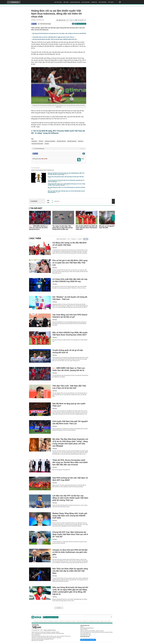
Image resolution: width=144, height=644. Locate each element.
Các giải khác (86, 2)
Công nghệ (91, 621)
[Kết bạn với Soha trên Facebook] (79, 159)
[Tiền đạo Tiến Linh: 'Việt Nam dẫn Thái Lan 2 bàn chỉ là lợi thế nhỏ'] (40, 391)
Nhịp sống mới (68, 621)
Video (102, 621)
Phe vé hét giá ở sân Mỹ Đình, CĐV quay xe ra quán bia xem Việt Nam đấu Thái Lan (70, 262)
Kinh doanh (50, 621)
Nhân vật (94, 2)
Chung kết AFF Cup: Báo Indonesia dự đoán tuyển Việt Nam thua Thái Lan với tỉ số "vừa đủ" (70, 534)
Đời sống (97, 621)
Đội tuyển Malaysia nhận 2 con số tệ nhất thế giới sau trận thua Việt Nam (66, 188)
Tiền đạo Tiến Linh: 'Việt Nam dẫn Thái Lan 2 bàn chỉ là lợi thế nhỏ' (69, 387)
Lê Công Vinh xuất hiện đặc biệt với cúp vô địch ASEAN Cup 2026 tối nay (69, 280)
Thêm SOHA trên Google (45, 23)
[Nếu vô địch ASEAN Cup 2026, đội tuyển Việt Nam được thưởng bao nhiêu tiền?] (86, 217)
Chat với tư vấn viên (88, 639)
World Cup (80, 141)
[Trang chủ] (36, 617)
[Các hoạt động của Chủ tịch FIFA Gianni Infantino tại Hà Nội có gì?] (40, 320)
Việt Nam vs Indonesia (50, 141)
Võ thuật (111, 2)
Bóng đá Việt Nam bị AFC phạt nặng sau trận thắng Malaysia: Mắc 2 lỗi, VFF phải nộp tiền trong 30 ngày (66, 173)
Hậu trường (102, 2)
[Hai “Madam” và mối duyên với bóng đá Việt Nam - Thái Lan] (40, 302)
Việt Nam (65, 2)
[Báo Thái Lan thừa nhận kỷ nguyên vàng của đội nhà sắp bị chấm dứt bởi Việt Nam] (40, 574)
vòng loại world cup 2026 (37, 143)
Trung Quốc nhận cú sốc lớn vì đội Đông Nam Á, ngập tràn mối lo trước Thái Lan (53, 37)
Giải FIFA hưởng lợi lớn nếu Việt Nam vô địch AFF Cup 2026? (70, 479)
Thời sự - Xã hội (43, 621)
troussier (47, 143)
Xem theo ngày (61, 239)
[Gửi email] (73, 24)
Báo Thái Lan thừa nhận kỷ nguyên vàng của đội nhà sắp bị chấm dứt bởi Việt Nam (70, 571)
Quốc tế (56, 621)
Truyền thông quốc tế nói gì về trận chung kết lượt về (67, 351)
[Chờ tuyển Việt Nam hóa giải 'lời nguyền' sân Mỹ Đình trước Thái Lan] (40, 427)
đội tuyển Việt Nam (61, 141)
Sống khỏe (85, 621)
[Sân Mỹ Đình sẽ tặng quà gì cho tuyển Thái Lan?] (40, 409)
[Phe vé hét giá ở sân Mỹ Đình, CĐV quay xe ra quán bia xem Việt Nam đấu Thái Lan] (40, 266)
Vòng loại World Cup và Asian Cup (42, 170)
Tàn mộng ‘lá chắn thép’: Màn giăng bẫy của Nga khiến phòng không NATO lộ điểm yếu (62, 227)
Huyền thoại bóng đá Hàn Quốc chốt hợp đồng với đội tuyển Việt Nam (66, 177)
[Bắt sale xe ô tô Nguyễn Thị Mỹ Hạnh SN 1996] (110, 217)
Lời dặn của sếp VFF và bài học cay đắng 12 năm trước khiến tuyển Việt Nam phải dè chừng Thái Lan (70, 498)
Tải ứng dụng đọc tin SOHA (51, 617)
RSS (109, 621)
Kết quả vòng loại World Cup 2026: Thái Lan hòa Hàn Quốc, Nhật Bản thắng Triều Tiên (54, 39)
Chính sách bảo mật (84, 636)
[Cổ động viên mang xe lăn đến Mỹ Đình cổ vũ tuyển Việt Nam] (40, 248)
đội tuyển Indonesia (72, 141)
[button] (113, 218)
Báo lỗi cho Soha (81, 23)
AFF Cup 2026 (58, 2)
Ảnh (105, 621)
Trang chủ (36, 621)
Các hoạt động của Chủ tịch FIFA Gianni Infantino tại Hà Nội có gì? (69, 316)
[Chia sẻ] (34, 24)
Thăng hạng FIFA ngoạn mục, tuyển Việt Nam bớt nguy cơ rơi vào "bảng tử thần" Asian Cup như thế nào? (66, 184)
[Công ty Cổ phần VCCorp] (52, 626)
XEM (86, 239)
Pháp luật (79, 621)
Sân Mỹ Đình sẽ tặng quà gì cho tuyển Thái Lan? (68, 405)
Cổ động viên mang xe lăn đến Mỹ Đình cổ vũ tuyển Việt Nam (69, 244)
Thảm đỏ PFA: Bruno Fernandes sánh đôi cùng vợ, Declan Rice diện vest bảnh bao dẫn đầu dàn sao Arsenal (70, 462)
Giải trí (74, 621)
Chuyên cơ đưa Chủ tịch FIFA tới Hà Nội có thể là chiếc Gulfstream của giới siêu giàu (69, 552)
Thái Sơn (41, 141)
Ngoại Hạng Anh (75, 2)
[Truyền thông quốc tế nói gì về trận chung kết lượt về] (40, 356)
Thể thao (54, 247)
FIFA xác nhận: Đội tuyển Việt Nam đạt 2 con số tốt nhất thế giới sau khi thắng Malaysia (66, 191)
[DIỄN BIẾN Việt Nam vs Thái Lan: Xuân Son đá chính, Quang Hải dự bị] (40, 217)
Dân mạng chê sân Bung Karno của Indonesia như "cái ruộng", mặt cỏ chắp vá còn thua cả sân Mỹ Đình (59, 33)
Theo (58, 148)
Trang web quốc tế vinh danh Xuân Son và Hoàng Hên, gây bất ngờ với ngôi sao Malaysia (66, 181)
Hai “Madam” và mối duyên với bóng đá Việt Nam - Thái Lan (69, 298)
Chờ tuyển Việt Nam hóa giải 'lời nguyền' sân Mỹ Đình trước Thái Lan (70, 422)
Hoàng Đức (34, 141)
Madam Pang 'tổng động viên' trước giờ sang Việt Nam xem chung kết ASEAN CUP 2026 (69, 515)
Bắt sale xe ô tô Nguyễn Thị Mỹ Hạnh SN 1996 (109, 226)
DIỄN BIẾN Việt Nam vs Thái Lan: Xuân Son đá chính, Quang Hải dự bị (38, 227)
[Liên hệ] (83, 153)
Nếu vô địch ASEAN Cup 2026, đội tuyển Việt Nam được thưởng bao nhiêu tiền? (86, 227)
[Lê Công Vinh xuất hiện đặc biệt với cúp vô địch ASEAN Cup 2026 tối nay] (40, 285)
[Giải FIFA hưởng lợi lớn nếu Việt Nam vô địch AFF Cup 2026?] (40, 483)
